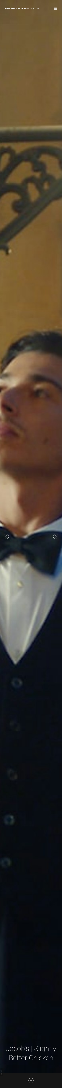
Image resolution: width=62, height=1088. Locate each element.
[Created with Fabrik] (1, 1072)
